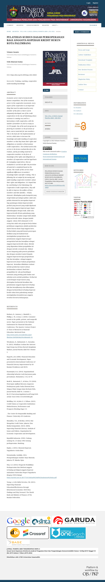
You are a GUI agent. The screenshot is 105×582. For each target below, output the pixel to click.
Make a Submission (82, 32)
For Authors (77, 111)
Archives (19, 25)
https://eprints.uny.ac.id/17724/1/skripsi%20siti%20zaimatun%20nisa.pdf (32, 477)
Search (94, 25)
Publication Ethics (84, 65)
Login (88, 3)
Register (45, 25)
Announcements (32, 25)
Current (10, 25)
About (54, 25)
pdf (47, 90)
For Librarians (78, 114)
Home (9, 31)
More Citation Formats (55, 191)
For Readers (77, 108)
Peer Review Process (85, 70)
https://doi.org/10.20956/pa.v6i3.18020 (23, 75)
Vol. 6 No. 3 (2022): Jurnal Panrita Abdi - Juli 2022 (37, 31)
